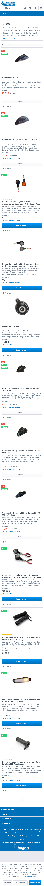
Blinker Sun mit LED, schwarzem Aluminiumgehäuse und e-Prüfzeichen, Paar (21, 203)
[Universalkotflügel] (22, 58)
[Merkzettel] (30, 8)
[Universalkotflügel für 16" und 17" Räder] (22, 120)
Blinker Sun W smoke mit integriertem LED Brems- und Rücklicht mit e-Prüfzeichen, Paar (21, 576)
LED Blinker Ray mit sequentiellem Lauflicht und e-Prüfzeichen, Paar (21, 701)
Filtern (7, 44)
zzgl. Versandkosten (14, 96)
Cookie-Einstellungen (10, 836)
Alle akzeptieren (20, 883)
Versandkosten (36, 829)
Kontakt (22, 840)
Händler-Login (23, 836)
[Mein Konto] (35, 8)
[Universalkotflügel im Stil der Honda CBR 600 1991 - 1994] (22, 431)
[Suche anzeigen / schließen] (25, 8)
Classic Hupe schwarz (11, 326)
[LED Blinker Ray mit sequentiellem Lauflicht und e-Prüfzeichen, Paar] (22, 680)
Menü (7, 8)
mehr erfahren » (9, 38)
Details (20, 101)
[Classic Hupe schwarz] (22, 307)
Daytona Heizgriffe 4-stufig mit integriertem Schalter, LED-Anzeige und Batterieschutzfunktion (21, 763)
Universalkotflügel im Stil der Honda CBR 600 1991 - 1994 (21, 452)
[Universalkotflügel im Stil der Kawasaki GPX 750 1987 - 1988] (22, 493)
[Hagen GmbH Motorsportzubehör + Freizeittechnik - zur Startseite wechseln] (8, 3)
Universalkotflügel (10, 77)
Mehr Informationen (30, 876)
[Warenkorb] (40, 8)
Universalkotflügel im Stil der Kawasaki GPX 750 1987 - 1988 (21, 514)
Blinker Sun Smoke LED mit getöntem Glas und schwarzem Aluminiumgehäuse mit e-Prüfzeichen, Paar (20, 265)
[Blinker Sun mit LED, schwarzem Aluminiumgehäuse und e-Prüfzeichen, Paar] (22, 182)
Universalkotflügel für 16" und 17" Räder (19, 140)
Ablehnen (7, 883)
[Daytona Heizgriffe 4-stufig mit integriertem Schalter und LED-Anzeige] (22, 618)
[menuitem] (5, 8)
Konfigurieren (35, 883)
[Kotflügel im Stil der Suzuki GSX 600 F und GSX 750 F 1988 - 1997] (22, 369)
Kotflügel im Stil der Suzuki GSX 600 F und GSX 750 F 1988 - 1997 (22, 389)
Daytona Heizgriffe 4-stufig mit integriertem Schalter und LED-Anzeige (21, 638)
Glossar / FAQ (35, 836)
